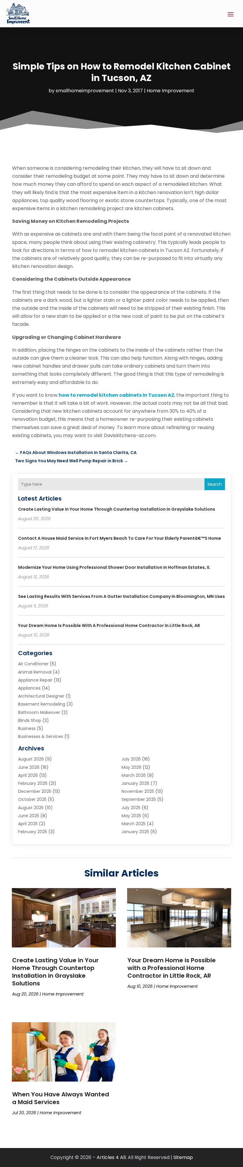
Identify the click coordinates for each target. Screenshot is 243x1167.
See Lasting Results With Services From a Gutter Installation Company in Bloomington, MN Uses (121, 596)
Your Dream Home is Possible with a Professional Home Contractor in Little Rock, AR (109, 625)
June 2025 (28, 816)
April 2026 (28, 775)
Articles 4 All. (112, 1157)
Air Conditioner (33, 664)
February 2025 (32, 832)
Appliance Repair (35, 680)
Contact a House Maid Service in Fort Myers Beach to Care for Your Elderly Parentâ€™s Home (119, 538)
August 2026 (31, 759)
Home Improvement (170, 90)
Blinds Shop (29, 720)
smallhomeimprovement (85, 90)
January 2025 (135, 832)
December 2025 (34, 791)
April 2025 (28, 824)
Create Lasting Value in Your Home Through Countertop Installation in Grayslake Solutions (116, 509)
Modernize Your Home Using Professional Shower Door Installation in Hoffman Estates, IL (114, 567)
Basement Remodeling (41, 704)
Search (214, 484)
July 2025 (131, 808)
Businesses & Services (40, 736)
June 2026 (28, 767)
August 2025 (31, 808)
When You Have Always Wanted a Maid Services (60, 1098)
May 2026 (131, 767)
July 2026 (131, 759)
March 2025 (134, 824)
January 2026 (135, 783)
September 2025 (139, 799)
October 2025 (32, 799)
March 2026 (134, 775)
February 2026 (32, 783)
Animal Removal (35, 672)
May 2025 (131, 816)
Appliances (29, 688)
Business (27, 728)
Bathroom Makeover (39, 712)
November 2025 (138, 791)
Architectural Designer (41, 696)
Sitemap (183, 1157)
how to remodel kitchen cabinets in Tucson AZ (116, 395)
